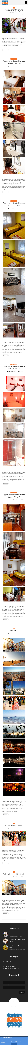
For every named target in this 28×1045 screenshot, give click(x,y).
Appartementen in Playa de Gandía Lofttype (14, 62)
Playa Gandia (14, 630)
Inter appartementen (10, 14)
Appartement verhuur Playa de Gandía (14, 11)
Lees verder (5, 49)
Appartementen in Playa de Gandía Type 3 (14, 496)
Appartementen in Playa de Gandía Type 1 (14, 204)
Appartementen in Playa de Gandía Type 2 (14, 367)
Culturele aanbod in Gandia (14, 874)
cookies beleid (13, 1041)
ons (14, 7)
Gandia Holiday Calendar (14, 825)
